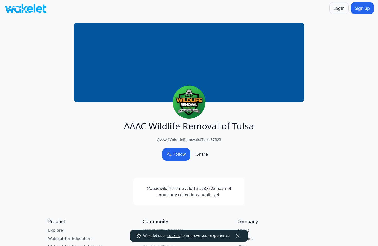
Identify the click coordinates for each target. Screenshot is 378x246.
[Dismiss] (238, 236)
